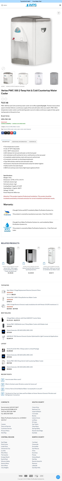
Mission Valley (5, 461)
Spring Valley (36, 428)
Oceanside (35, 444)
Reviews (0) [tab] (32, 141)
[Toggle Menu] (58, 477)
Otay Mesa (35, 426)
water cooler (20, 129)
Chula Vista (35, 407)
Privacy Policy (5, 430)
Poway (34, 455)
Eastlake (34, 433)
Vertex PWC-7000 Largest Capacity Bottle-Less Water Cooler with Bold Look (10, 269)
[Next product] (2, 99)
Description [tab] (5, 141)
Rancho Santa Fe (37, 461)
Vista (33, 450)
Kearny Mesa (5, 463)
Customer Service (6, 428)
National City (36, 409)
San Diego (4, 442)
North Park (4, 459)
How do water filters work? (13, 379)
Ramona (34, 463)
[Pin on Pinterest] (11, 133)
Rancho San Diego (37, 430)
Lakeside (34, 465)
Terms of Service (6, 426)
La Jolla (3, 450)
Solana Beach (36, 457)
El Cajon (34, 422)
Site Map (3, 433)
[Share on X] (5, 133)
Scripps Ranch (5, 457)
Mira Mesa (4, 453)
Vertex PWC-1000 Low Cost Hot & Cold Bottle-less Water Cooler (51, 268)
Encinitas (35, 453)
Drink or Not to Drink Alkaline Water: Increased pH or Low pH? (23, 389)
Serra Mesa (4, 465)
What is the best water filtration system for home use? (21, 384)
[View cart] (60, 5)
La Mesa (34, 420)
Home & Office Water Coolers (15, 86)
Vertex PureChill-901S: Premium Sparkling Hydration (30, 268)
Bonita (34, 416)
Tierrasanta (4, 455)
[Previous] (4, 41)
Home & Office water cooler (10, 129)
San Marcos (35, 448)
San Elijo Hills (36, 467)
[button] (4, 5)
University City (5, 448)
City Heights (5, 467)
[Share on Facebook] (2, 133)
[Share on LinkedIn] (14, 133)
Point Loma (4, 444)
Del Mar (34, 459)
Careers (3, 424)
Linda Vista (4, 446)
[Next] (57, 41)
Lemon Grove (36, 418)
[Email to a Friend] (8, 133)
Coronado (35, 413)
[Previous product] (6, 99)
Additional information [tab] (19, 141)
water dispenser (27, 129)
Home (3, 86)
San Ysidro (35, 424)
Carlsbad (34, 442)
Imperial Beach (36, 411)
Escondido (35, 446)
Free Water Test (37, 1)
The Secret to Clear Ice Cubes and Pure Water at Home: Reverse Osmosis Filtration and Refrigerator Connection (30, 394)
